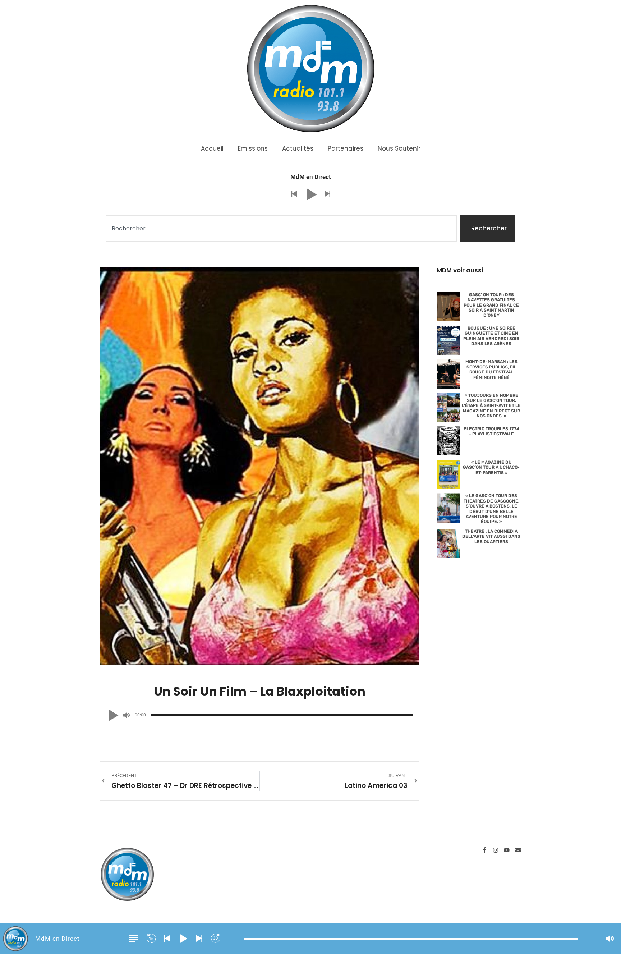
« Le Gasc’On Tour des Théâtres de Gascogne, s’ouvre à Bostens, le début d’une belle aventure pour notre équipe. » (491, 508)
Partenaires (345, 148)
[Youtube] (507, 850)
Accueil (212, 148)
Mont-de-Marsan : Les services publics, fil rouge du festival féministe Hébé (491, 369)
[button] (294, 194)
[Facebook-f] (484, 850)
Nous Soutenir (399, 148)
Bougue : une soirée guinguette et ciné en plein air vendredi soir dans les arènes (491, 336)
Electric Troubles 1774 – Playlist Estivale (491, 431)
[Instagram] (495, 850)
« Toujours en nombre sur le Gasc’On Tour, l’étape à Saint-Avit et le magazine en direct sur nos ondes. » (491, 406)
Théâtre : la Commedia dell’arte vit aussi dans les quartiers (491, 536)
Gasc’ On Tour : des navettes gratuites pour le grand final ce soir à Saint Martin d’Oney (491, 305)
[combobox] (281, 228)
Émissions (253, 148)
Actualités (297, 148)
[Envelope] (518, 850)
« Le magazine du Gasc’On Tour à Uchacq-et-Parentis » (491, 467)
